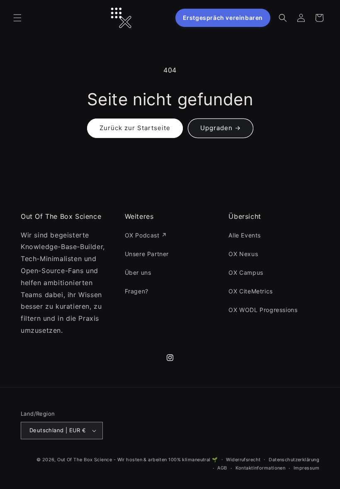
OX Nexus (243, 253)
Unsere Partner (147, 253)
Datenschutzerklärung (294, 459)
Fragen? (136, 291)
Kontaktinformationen (261, 468)
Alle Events (244, 235)
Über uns (138, 272)
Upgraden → (220, 128)
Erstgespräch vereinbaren (223, 17)
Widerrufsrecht (243, 459)
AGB (222, 468)
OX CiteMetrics (250, 291)
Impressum (306, 468)
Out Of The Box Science (84, 459)
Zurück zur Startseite (135, 128)
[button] (17, 18)
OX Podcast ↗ (146, 235)
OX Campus (245, 272)
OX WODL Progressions (262, 309)
